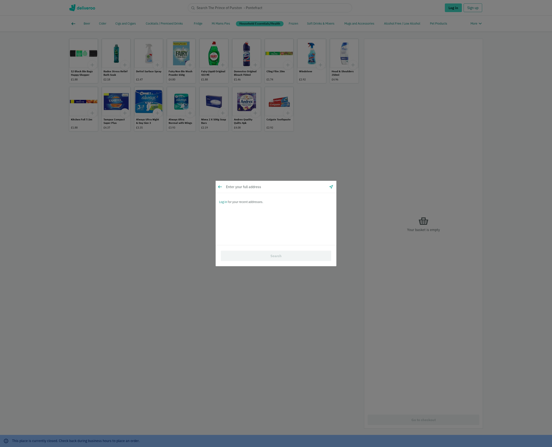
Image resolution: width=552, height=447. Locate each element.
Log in (223, 202)
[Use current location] (331, 186)
